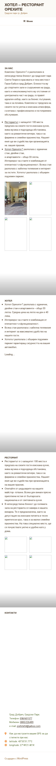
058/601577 (26, 718)
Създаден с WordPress (16, 758)
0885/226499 (26, 722)
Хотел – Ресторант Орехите (24, 7)
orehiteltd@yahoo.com (28, 726)
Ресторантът (11, 122)
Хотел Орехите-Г (14, 149)
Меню (30, 21)
